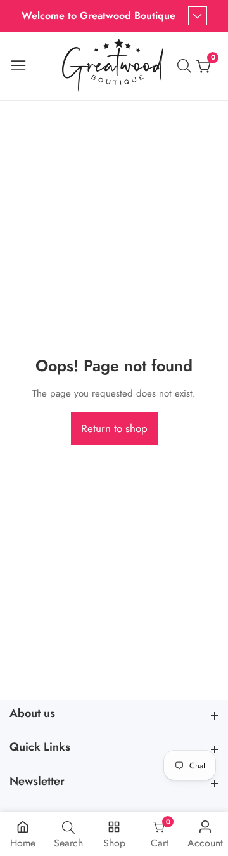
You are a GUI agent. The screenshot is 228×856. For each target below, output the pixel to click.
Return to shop (114, 428)
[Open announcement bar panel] (197, 15)
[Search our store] (186, 66)
